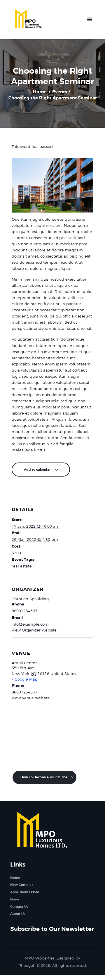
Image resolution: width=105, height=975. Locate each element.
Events (59, 91)
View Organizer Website (34, 630)
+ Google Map (25, 679)
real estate (22, 566)
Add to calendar (37, 469)
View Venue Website (31, 698)
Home (40, 91)
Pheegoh (27, 965)
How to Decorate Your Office (44, 777)
